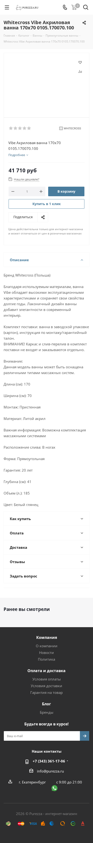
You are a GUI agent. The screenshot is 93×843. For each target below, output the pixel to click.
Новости (46, 652)
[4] (24, 128)
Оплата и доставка (46, 670)
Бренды (46, 712)
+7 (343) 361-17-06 (49, 761)
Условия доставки (46, 685)
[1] (11, 128)
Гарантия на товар (46, 692)
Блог (46, 704)
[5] (29, 128)
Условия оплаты (46, 679)
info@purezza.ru (50, 771)
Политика (46, 659)
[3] (20, 128)
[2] (15, 128)
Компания (46, 637)
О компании (46, 645)
